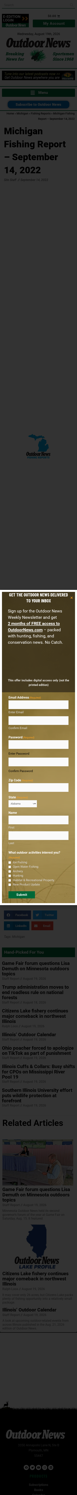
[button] (71, 597)
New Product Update (26, 884)
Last (11, 843)
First (11, 827)
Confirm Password (20, 771)
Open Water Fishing (25, 866)
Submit (21, 895)
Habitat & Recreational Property (33, 880)
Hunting (18, 875)
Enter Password (18, 753)
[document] (38, 747)
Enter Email (16, 712)
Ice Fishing (20, 862)
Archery (18, 871)
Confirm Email (17, 728)
